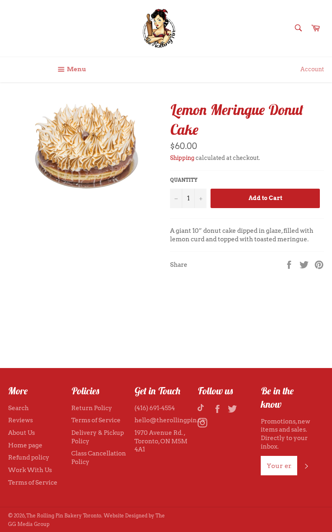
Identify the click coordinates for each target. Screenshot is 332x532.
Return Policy (91, 408)
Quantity (184, 180)
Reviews (20, 420)
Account (312, 69)
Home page (25, 445)
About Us (21, 432)
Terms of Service (32, 482)
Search (18, 408)
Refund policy (28, 457)
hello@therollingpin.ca (169, 420)
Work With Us (30, 470)
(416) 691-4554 (154, 408)
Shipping (182, 158)
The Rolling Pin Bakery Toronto (63, 516)
